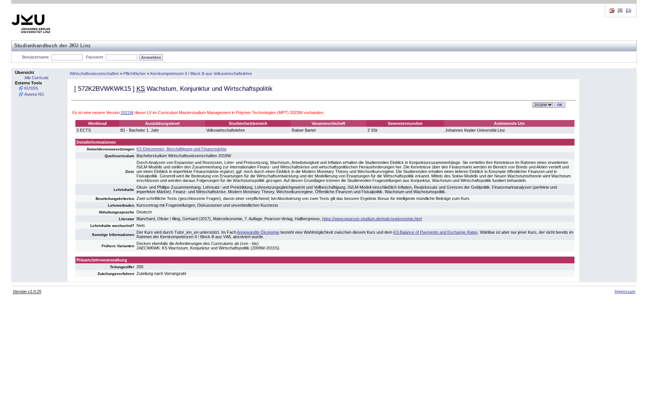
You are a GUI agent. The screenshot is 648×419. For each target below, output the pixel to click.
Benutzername (35, 57)
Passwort (94, 57)
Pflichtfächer (134, 73)
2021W (127, 112)
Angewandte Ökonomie (258, 232)
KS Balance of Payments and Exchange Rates (435, 232)
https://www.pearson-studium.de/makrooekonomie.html (372, 218)
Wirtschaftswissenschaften (94, 73)
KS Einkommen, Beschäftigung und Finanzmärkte (181, 149)
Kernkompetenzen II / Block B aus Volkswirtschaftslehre (201, 73)
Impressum (625, 291)
